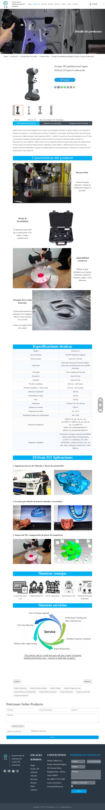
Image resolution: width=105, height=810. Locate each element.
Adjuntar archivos (18, 726)
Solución (33, 776)
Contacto (33, 790)
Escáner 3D (34, 769)
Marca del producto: (46, 120)
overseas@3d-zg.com (55, 786)
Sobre (32, 786)
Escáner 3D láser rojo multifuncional (25, 692)
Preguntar (66, 80)
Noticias (33, 783)
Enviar (52, 737)
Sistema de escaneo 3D (83, 692)
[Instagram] (17, 771)
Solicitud (33, 772)
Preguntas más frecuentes (78, 123)
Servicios (33, 779)
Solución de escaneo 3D (21, 695)
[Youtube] (13, 771)
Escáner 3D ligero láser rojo (72, 688)
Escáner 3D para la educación (47, 692)
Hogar (32, 765)
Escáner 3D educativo (66, 692)
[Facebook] (5, 771)
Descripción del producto (26, 123)
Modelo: (17, 120)
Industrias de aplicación (52, 123)
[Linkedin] (9, 771)
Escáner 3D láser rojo (20, 688)
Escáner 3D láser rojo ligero (38, 688)
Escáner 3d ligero (55, 688)
